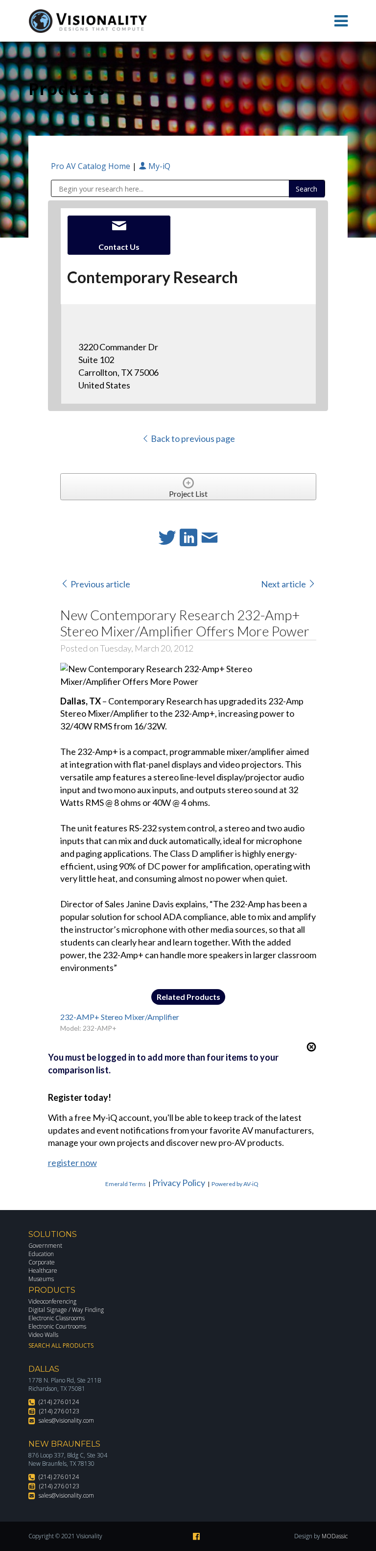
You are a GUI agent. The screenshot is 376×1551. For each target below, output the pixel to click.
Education (41, 1254)
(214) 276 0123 (59, 1411)
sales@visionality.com (66, 1420)
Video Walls (43, 1335)
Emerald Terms (125, 1183)
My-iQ (158, 166)
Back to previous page (192, 438)
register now (72, 1162)
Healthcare (42, 1270)
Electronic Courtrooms (57, 1326)
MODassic (335, 1536)
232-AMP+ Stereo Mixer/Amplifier (119, 1016)
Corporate (41, 1262)
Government (45, 1245)
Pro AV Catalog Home (91, 166)
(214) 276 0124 (59, 1402)
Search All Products (61, 1345)
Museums (41, 1279)
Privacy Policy (178, 1182)
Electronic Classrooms (56, 1318)
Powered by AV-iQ (235, 1183)
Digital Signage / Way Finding (66, 1310)
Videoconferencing (52, 1301)
